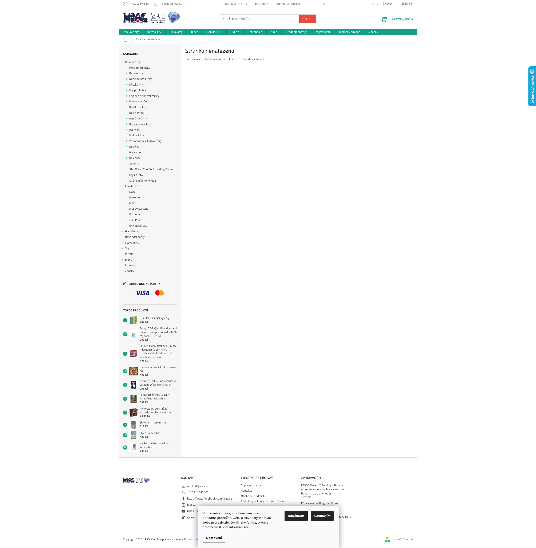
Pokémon (135, 198)
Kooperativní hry (139, 124)
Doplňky (134, 147)
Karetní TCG (132, 186)
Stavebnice (132, 243)
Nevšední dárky (135, 237)
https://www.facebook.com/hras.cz (209, 499)
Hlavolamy (131, 231)
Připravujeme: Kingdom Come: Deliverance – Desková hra (320, 505)
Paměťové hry (138, 119)
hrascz (191, 505)
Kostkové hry (137, 107)
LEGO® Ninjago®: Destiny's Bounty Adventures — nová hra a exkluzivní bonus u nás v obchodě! (323, 490)
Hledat (308, 18)
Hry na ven (135, 152)
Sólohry (134, 164)
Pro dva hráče (138, 101)
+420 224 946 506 (197, 492)
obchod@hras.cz (198, 486)
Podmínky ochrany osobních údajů (262, 501)
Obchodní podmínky (289, 4)
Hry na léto (136, 175)
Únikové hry (136, 135)
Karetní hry (136, 73)
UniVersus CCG (138, 226)
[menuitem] (131, 32)
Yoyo (128, 248)
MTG (132, 203)
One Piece (135, 220)
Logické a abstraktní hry (144, 96)
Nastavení (214, 538)
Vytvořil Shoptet (403, 539)
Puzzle (129, 254)
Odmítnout (296, 516)
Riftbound (135, 214)
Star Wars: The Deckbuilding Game (151, 169)
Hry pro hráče (137, 90)
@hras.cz (193, 517)
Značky (129, 271)
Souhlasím (322, 516)
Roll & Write (136, 113)
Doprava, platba (236, 4)
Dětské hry (136, 85)
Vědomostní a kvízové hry (145, 141)
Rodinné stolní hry (140, 79)
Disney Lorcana (138, 209)
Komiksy (130, 265)
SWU (132, 192)
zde (246, 527)
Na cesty (134, 158)
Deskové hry (133, 62)
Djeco (128, 260)
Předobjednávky (139, 68)
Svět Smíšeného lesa (142, 181)
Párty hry (134, 130)
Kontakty (261, 4)
